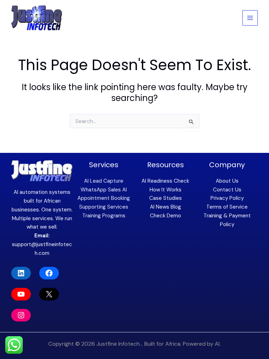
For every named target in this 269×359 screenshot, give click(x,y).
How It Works (165, 189)
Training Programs (103, 215)
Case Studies (165, 198)
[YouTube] (21, 294)
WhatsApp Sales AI (104, 189)
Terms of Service (227, 206)
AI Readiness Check (165, 180)
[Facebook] (49, 273)
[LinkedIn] (21, 273)
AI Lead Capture (103, 180)
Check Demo (165, 215)
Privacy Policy (227, 198)
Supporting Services (103, 206)
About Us (227, 180)
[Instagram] (21, 315)
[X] (49, 294)
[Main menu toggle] (250, 18)
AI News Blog (165, 206)
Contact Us (227, 189)
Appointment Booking (103, 198)
